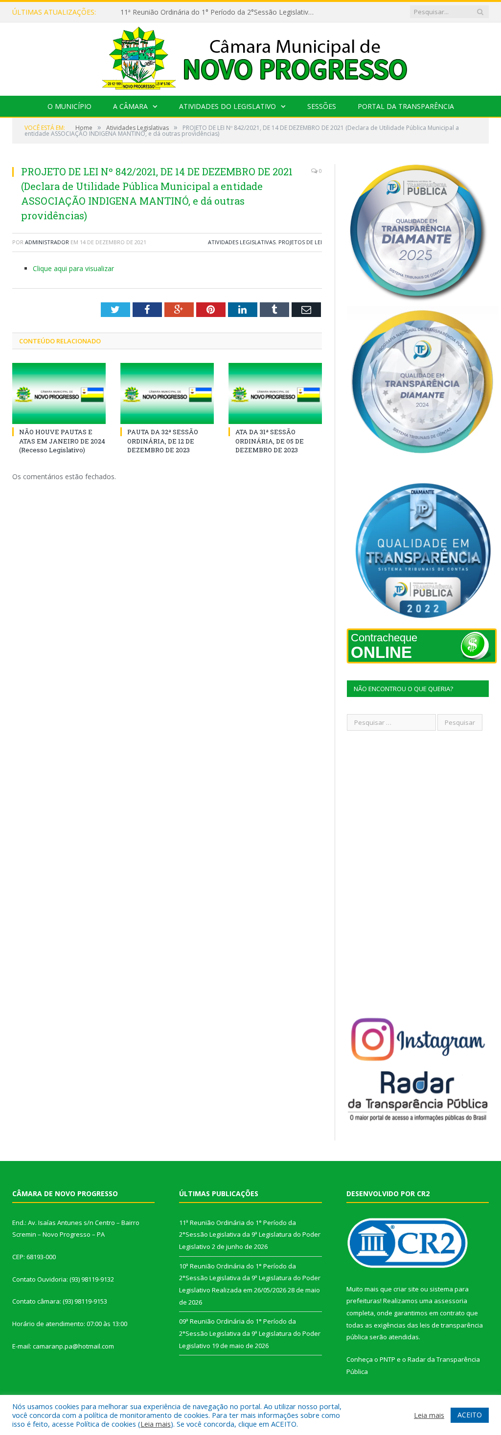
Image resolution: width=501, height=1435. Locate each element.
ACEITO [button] (469, 1414)
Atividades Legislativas (241, 242)
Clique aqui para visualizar (73, 268)
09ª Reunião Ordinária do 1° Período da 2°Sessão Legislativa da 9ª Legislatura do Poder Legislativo (249, 1333)
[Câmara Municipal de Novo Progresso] (250, 56)
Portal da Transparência (406, 106)
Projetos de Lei (300, 242)
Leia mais (155, 1424)
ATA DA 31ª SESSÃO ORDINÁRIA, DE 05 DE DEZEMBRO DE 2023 (269, 440)
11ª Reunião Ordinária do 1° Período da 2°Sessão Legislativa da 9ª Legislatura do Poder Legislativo (220, 12)
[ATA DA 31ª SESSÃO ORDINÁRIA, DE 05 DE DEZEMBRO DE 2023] (275, 393)
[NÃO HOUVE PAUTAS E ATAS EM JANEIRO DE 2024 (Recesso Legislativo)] (59, 393)
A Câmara (130, 106)
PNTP (387, 1359)
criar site (406, 1289)
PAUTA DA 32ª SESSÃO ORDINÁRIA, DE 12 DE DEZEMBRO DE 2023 (162, 440)
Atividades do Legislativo (227, 106)
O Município (69, 106)
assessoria (450, 1300)
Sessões (321, 106)
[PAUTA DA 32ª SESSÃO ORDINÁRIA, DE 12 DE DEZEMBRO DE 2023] (167, 393)
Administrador (47, 242)
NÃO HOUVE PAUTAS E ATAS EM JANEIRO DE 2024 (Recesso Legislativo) (62, 440)
